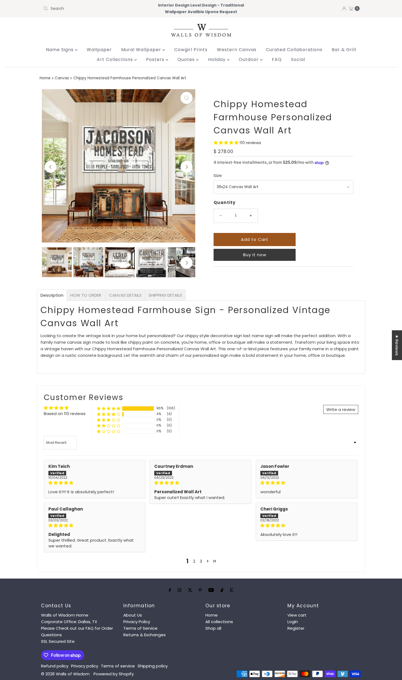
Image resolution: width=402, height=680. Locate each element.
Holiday (217, 59)
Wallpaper (99, 49)
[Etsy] (231, 590)
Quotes (186, 59)
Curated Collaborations (294, 49)
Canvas (62, 78)
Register (295, 628)
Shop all (213, 628)
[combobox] (93, 8)
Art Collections (115, 59)
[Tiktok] (221, 590)
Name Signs (60, 49)
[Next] (186, 167)
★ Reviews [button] (397, 345)
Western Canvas (237, 49)
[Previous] (51, 167)
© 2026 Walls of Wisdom (65, 674)
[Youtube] (211, 590)
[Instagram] (179, 590)
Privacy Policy (136, 621)
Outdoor (249, 59)
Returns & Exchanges (144, 635)
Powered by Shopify (114, 674)
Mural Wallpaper (141, 49)
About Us (132, 615)
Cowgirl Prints (191, 49)
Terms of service (118, 666)
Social (298, 59)
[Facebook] (170, 590)
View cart (297, 615)
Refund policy (54, 666)
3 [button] (201, 561)
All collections (219, 621)
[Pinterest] (200, 590)
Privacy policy (84, 666)
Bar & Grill (344, 49)
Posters (156, 59)
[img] (94, 483)
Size (218, 175)
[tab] (52, 295)
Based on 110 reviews (65, 413)
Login (292, 621)
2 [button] (194, 561)
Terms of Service (140, 628)
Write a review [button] (340, 409)
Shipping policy (153, 666)
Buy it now (254, 255)
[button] (227, 142)
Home (45, 78)
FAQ (277, 59)
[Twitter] (190, 590)
